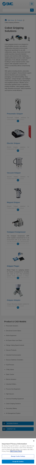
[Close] (34, 441)
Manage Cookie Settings (18, 456)
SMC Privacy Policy (16, 451)
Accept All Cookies (17, 461)
